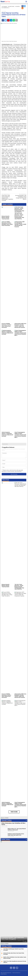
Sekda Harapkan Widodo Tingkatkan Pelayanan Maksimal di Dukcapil (7, 804)
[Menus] (26, 1)
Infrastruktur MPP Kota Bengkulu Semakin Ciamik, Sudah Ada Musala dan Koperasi (20, 695)
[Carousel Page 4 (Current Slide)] (25, 941)
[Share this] (3, 20)
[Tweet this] (5, 20)
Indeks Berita (4, 974)
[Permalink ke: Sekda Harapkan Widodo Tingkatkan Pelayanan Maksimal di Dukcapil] (8, 380)
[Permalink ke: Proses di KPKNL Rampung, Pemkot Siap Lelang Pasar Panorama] (8, 271)
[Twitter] (25, 6)
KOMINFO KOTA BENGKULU (12, 18)
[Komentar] (16, 20)
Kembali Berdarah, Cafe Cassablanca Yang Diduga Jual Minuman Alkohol (20, 197)
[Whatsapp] (14, 20)
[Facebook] (22, 6)
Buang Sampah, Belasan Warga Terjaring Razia (6, 217)
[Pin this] (8, 20)
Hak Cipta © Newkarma (6, 972)
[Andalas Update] (6, 1)
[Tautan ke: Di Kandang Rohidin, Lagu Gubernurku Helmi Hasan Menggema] (14, 891)
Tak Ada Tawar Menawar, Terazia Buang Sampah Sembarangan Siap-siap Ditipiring (19, 216)
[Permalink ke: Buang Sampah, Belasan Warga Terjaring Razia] (8, 210)
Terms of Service (16, 972)
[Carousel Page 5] (26, 941)
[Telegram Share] (11, 20)
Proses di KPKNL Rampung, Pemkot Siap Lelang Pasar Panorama (6, 695)
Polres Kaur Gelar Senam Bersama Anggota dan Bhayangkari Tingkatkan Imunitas (7, 197)
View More (14, 811)
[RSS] (22, 8)
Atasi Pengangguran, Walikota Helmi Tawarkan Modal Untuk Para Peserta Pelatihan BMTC (20, 435)
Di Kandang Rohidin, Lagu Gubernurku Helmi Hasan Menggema (12, 938)
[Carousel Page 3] (24, 941)
